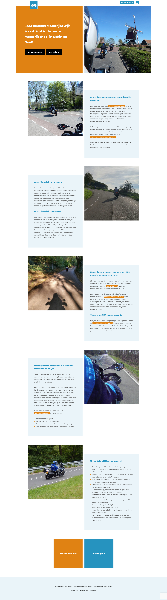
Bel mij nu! (99, 553)
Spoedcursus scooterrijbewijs (103, 586)
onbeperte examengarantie (103, 323)
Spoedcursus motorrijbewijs (83, 586)
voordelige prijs (112, 286)
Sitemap (93, 590)
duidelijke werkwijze (42, 413)
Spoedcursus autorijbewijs (63, 586)
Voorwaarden (84, 590)
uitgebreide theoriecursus (113, 296)
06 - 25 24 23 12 (127, 3)
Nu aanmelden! (68, 553)
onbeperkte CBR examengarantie (103, 137)
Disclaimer (74, 590)
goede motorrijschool (117, 106)
